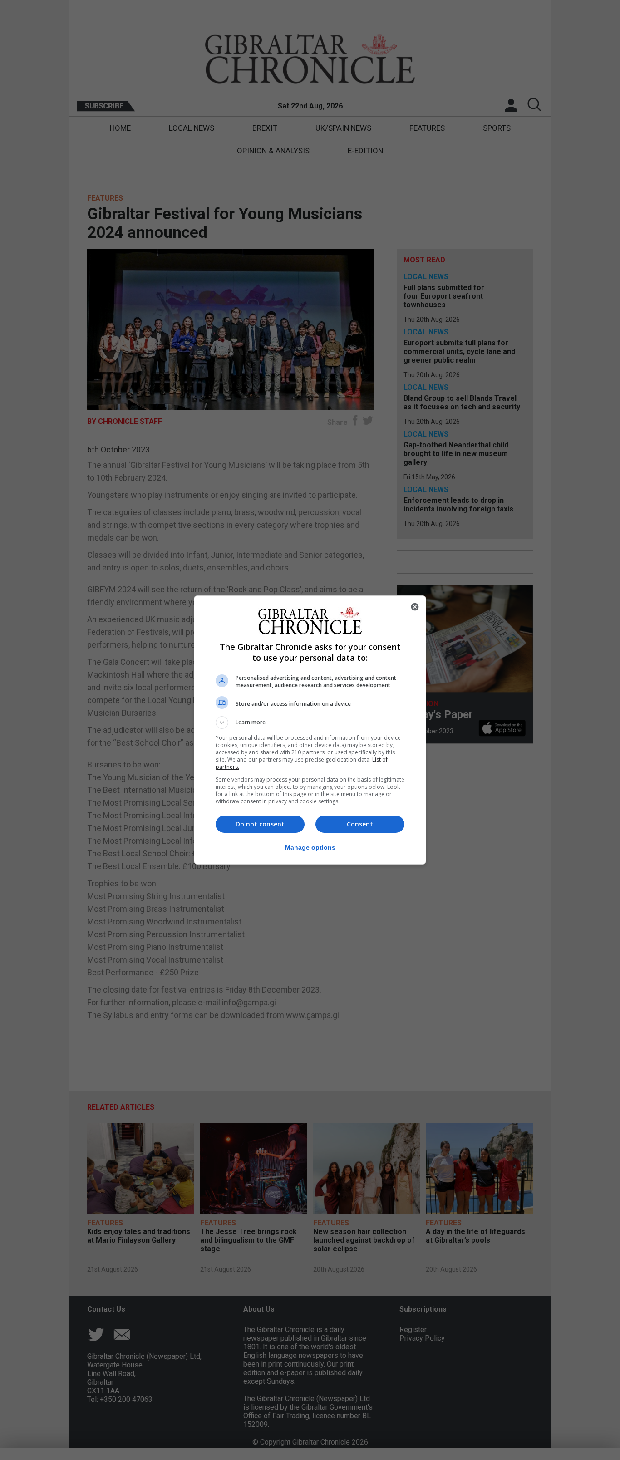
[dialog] (310, 730)
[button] (310, 722)
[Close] (415, 607)
